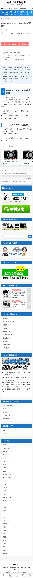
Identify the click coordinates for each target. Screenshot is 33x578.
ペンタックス (6, 481)
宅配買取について (7, 334)
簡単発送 (5, 328)
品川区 (4, 510)
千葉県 (4, 507)
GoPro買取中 (6, 348)
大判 (4, 514)
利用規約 (16, 569)
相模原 (4, 550)
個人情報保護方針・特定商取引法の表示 (20, 567)
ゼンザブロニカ (7, 461)
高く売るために (7, 325)
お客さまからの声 (7, 405)
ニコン (4, 471)
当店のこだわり (7, 412)
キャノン (5, 454)
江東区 (4, 543)
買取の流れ (6, 318)
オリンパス (6, 448)
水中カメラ (6, 540)
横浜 (4, 533)
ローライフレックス (8, 497)
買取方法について (7, 341)
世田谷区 (5, 433)
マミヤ (4, 484)
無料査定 (17, 8)
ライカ (4, 491)
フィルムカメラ (7, 477)
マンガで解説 (16, 576)
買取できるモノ (7, 331)
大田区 (4, 517)
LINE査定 (23, 8)
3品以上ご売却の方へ (8, 321)
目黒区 (4, 546)
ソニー (4, 464)
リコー (4, 494)
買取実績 (5, 553)
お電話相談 (10, 576)
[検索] (30, 236)
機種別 (11, 146)
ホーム (3, 576)
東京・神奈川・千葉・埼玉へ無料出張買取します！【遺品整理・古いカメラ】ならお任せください (16, 13)
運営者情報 (6, 418)
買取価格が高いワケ (8, 338)
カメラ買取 (6, 451)
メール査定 (23, 576)
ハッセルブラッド (7, 474)
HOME (3, 8)
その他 (4, 467)
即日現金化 (6, 409)
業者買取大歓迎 (7, 344)
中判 (4, 504)
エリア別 (5, 444)
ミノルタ (5, 487)
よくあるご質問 (7, 415)
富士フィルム (6, 520)
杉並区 (4, 430)
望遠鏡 (4, 527)
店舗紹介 (10, 8)
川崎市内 (5, 523)
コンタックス (6, 458)
